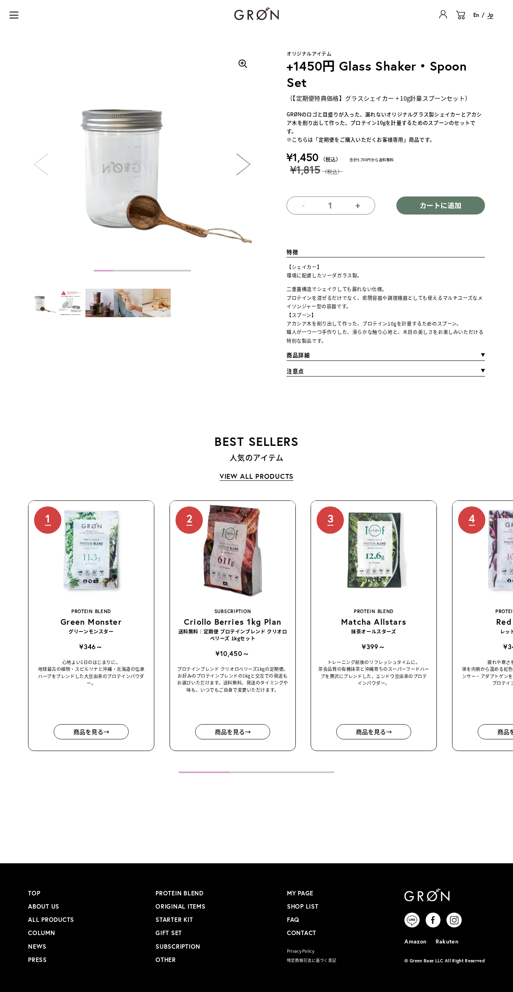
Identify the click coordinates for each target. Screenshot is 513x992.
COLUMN (41, 933)
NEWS (37, 946)
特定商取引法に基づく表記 (312, 960)
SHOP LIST (303, 906)
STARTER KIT (174, 919)
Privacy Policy (300, 951)
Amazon (415, 941)
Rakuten (447, 941)
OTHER (166, 960)
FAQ (293, 919)
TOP (34, 893)
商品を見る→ (91, 731)
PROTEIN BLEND (180, 893)
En (476, 14)
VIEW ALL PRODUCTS (257, 476)
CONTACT (301, 933)
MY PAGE (300, 893)
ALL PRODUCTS (51, 919)
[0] (460, 19)
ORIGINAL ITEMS (181, 906)
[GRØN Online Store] (256, 13)
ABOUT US (43, 906)
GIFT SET (169, 933)
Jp (490, 14)
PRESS (37, 960)
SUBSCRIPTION (178, 946)
